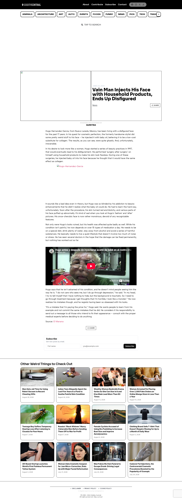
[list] (91, 14)
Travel (154, 14)
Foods (97, 14)
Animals (27, 14)
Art (61, 14)
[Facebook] (132, 5)
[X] (140, 5)
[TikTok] (143, 5)
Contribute (97, 4)
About (86, 4)
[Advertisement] (91, 47)
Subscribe (110, 4)
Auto (71, 14)
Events (84, 14)
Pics (132, 14)
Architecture (45, 14)
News (121, 14)
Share (156, 105)
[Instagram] (136, 5)
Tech (142, 14)
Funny (109, 14)
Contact (122, 4)
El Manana (58, 321)
